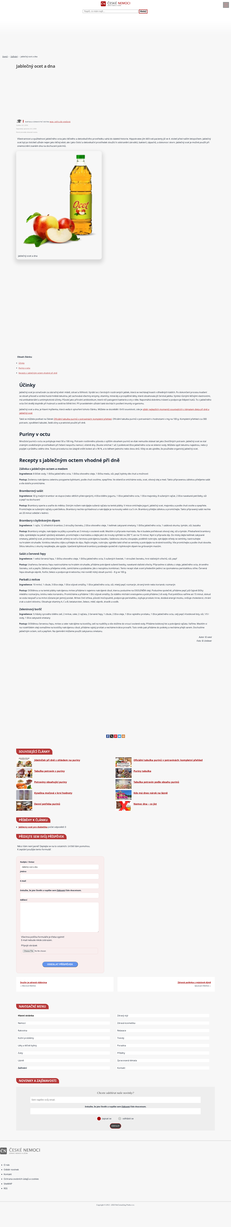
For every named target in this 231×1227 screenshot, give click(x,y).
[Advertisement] (80, 34)
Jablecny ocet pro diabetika (33, 827)
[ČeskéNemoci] (115, 6)
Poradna (121, 1045)
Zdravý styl (122, 1015)
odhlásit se (128, 1118)
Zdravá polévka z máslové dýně (194, 982)
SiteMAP (8, 1183)
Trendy (120, 1038)
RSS (5, 1188)
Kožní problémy (26, 1038)
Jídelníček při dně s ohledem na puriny (57, 760)
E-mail (23, 880)
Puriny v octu (24, 368)
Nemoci (22, 1023)
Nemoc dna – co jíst (145, 803)
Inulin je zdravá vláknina (33, 982)
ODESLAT (115, 1126)
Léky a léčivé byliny (27, 1045)
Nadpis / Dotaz (27, 862)
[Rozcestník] (226, 5)
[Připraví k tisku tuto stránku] (123, 737)
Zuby (20, 1053)
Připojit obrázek (29, 945)
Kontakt (121, 1067)
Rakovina (22, 1030)
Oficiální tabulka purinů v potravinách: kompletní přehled (83, 419)
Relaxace (121, 1030)
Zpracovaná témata (127, 1060)
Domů (5, 56)
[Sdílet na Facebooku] (107, 737)
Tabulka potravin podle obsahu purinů (156, 782)
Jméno (23, 871)
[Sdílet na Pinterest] (115, 737)
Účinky (21, 363)
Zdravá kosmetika (126, 1023)
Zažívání (14, 56)
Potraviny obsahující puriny (50, 782)
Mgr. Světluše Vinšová (60, 122)
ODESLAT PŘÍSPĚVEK (60, 964)
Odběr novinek (11, 1169)
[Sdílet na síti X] (111, 737)
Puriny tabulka (142, 771)
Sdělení (23, 899)
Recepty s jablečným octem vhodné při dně (38, 373)
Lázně (21, 1060)
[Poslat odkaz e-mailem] (119, 737)
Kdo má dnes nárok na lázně (151, 793)
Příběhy (121, 1053)
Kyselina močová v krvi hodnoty (53, 793)
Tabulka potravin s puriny (49, 771)
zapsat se (106, 1118)
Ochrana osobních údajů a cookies (21, 1178)
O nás (7, 1164)
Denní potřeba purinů (47, 803)
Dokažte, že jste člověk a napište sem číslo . (50, 890)
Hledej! (143, 11)
